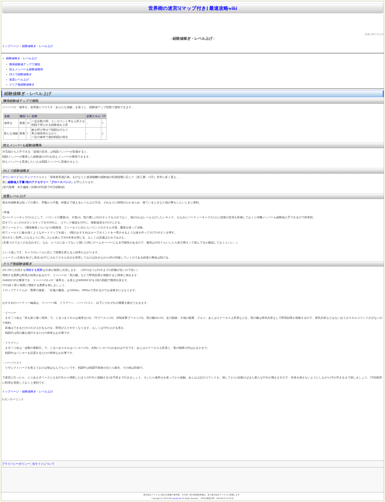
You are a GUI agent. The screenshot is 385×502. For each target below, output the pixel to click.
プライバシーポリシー (16, 463)
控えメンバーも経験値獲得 (26, 69)
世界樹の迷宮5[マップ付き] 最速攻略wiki (192, 8)
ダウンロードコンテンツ (17, 177)
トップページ (10, 46)
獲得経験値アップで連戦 (24, 64)
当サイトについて (43, 463)
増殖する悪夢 (34, 270)
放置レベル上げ (19, 79)
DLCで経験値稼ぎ (20, 74)
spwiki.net (177, 498)
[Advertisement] (192, 23)
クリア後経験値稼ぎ (21, 84)
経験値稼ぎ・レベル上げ (37, 46)
